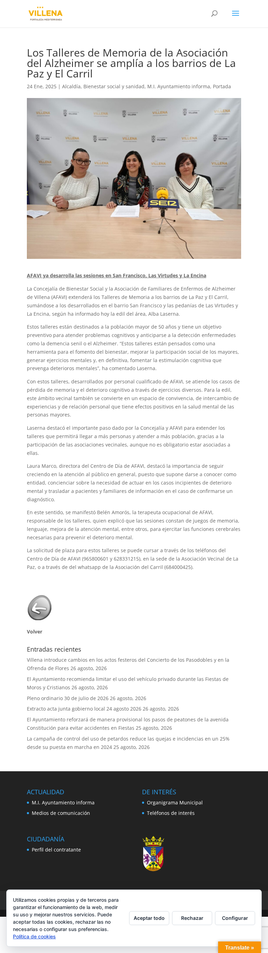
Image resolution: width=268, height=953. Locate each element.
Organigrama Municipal (175, 802)
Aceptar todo (149, 918)
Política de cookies (34, 936)
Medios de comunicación (61, 813)
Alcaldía (71, 86)
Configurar (235, 918)
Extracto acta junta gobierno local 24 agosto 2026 (84, 708)
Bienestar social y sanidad (113, 86)
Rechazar (192, 918)
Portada (222, 86)
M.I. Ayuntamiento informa (178, 86)
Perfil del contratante (56, 849)
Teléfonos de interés (171, 813)
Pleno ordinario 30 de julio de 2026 (68, 698)
